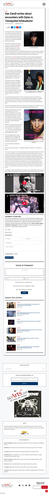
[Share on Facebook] (12, 27)
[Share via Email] (20, 27)
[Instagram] (22, 485)
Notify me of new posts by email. (24, 289)
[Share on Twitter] (14, 27)
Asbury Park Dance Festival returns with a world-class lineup (24, 467)
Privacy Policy (2, 493)
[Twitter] (26, 485)
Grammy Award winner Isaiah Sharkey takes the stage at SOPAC (25, 451)
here (18, 46)
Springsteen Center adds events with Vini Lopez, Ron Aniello (29, 321)
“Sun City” (15, 58)
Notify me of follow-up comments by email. (24, 286)
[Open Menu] (44, 4)
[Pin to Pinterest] (17, 27)
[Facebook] (19, 485)
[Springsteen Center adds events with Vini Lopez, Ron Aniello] (11, 322)
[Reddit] (29, 485)
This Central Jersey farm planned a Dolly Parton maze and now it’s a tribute (26, 447)
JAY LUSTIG (11, 23)
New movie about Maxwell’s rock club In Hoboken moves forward (23, 464)
